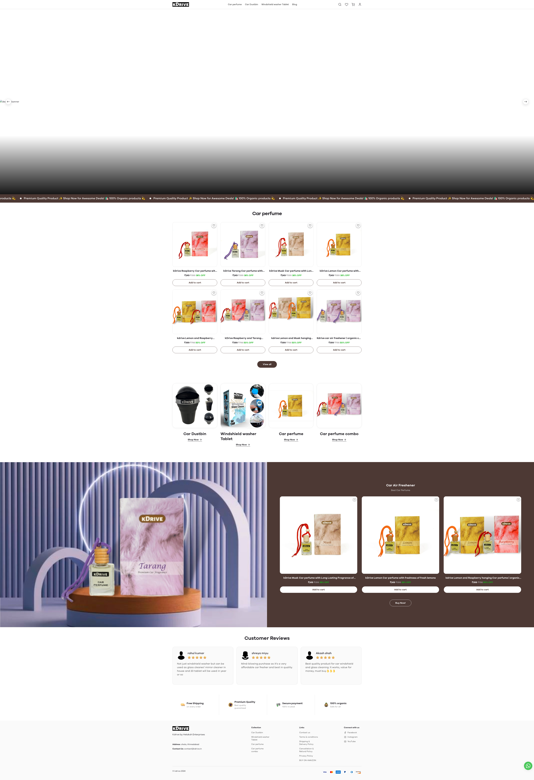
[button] (340, 4)
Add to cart (195, 282)
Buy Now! (400, 603)
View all (267, 364)
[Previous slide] (8, 102)
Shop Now (193, 439)
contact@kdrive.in (193, 749)
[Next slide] (525, 102)
